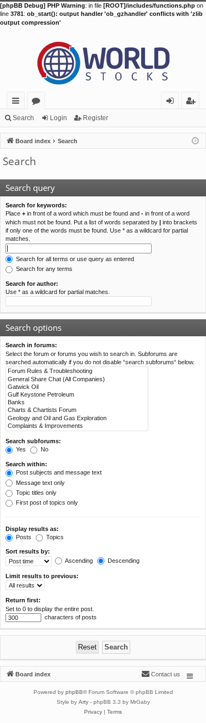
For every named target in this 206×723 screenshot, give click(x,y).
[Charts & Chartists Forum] (77, 410)
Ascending (78, 560)
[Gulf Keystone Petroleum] (77, 395)
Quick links (18, 102)
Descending (123, 560)
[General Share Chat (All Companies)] (77, 379)
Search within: (26, 464)
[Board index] (103, 59)
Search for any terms (43, 269)
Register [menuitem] (193, 102)
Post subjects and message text (58, 472)
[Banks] (77, 402)
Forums (38, 102)
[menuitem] (160, 674)
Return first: (23, 600)
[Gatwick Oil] (77, 387)
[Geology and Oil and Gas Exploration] (77, 418)
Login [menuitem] (172, 102)
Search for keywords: (36, 205)
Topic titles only (35, 492)
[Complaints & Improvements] (77, 426)
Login (58, 118)
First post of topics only (46, 502)
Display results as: (32, 529)
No (43, 449)
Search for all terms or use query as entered (74, 259)
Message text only (39, 482)
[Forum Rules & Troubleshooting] (77, 371)
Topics (54, 537)
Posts (22, 537)
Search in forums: (31, 345)
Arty (83, 702)
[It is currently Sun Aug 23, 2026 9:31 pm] (195, 140)
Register (95, 118)
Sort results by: (27, 551)
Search (23, 118)
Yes (20, 449)
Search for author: (31, 283)
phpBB (74, 692)
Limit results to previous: (42, 576)
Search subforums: (33, 441)
